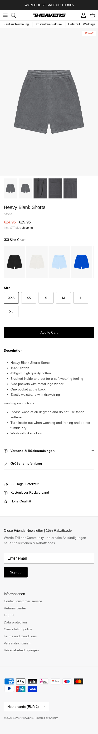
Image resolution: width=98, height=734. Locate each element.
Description (13, 350)
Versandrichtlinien (17, 643)
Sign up (15, 572)
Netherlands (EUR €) (23, 707)
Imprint (9, 615)
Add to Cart (49, 332)
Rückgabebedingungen (21, 650)
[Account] (82, 15)
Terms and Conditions (20, 636)
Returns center (15, 608)
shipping (27, 227)
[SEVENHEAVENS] (49, 15)
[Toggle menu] (5, 15)
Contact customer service (23, 601)
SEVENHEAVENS (23, 717)
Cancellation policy (18, 629)
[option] (49, 102)
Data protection (15, 622)
